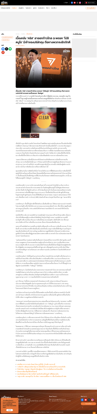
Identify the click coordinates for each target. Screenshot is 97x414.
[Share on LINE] (10, 48)
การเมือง (14, 8)
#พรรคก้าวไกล (5, 39)
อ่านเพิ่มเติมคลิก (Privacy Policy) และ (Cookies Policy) (9, 405)
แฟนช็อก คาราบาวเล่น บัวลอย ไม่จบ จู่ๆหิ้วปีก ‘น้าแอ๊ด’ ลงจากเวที (36, 364)
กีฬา (47, 8)
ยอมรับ (9, 410)
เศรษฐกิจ (21, 8)
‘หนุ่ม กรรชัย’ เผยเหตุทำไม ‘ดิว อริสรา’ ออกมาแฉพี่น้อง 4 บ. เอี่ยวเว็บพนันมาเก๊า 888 (41, 376)
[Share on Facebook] (3, 48)
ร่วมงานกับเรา (88, 403)
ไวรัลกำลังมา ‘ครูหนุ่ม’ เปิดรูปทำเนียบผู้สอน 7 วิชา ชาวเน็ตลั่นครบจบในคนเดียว (40, 369)
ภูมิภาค (34, 8)
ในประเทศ (28, 8)
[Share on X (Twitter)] (6, 48)
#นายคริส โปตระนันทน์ (7, 37)
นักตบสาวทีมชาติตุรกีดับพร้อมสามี (27, 371)
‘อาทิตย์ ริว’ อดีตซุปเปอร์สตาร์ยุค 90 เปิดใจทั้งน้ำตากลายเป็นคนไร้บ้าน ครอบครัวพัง (41, 367)
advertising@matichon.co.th (59, 399)
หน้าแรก (17, 34)
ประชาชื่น (53, 8)
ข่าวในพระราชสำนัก (5, 8)
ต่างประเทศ (40, 8)
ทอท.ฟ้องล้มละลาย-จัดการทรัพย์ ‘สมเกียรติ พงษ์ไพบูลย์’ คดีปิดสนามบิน (38, 374)
